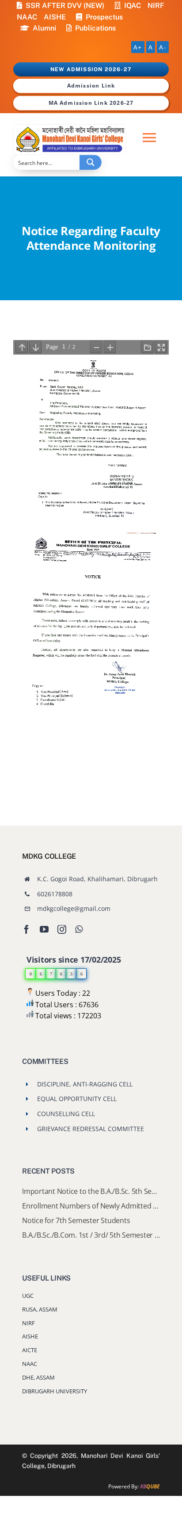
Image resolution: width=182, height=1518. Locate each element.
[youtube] (44, 929)
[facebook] (26, 929)
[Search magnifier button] (91, 162)
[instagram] (61, 929)
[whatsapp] (79, 929)
